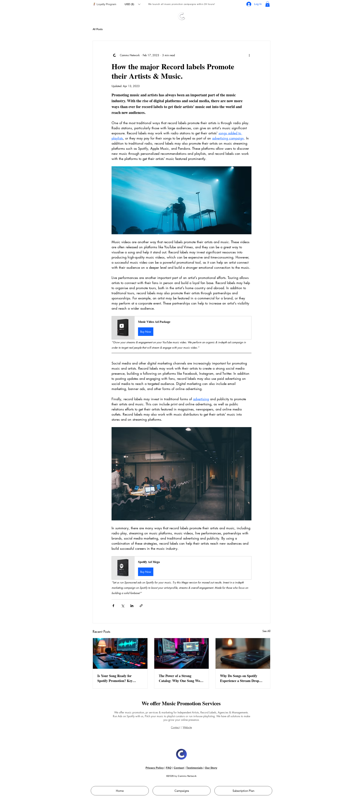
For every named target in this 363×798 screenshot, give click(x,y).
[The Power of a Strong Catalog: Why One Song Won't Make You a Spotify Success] (181, 653)
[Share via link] (141, 605)
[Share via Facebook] (113, 605)
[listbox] (132, 4)
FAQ (168, 767)
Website (187, 727)
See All (266, 631)
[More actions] (249, 55)
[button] (132, 4)
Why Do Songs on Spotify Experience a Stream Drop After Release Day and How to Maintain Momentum (242, 678)
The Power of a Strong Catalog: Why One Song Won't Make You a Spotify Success (181, 678)
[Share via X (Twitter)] (122, 605)
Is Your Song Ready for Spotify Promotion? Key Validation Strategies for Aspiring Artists (115, 678)
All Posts (98, 29)
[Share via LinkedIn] (132, 605)
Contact (175, 727)
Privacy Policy (155, 767)
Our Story (211, 767)
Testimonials (194, 767)
